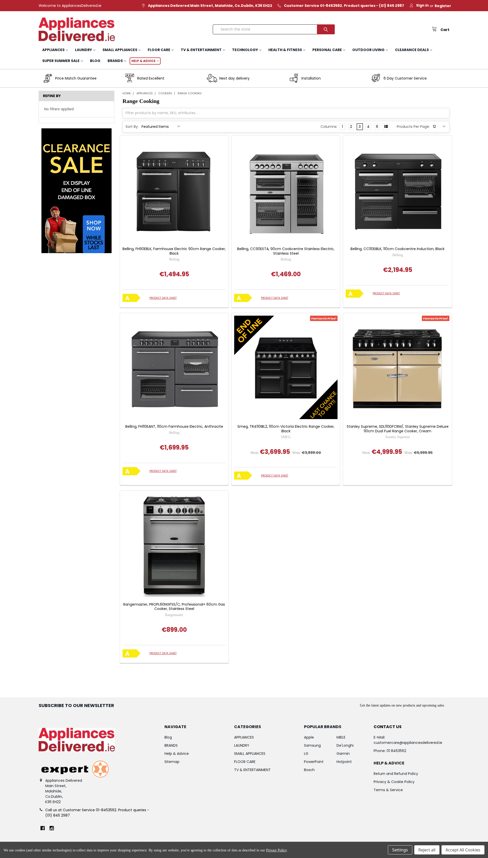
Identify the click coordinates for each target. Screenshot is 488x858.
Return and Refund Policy (396, 773)
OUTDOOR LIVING (368, 49)
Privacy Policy (276, 850)
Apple (309, 737)
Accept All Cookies (463, 850)
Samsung (312, 745)
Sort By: (132, 126)
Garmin (343, 753)
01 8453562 (396, 750)
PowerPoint (314, 761)
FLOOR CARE (159, 49)
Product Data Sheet (163, 298)
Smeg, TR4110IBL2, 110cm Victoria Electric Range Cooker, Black (285, 428)
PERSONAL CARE (327, 49)
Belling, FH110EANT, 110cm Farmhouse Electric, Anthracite (174, 426)
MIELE (341, 737)
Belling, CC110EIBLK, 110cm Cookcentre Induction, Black (397, 249)
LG (306, 753)
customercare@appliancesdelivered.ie (408, 742)
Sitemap (171, 761)
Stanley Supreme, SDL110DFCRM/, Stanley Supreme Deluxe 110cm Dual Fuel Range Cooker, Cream (398, 428)
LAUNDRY (83, 49)
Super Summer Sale (61, 60)
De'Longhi (345, 745)
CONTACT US (388, 727)
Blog (95, 60)
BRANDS (115, 60)
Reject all (426, 850)
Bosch (309, 769)
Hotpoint (344, 761)
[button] (76, 190)
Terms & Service (388, 789)
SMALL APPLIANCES (119, 49)
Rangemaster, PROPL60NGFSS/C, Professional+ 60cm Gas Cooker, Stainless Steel (174, 606)
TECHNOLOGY (245, 49)
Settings (400, 850)
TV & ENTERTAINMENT (201, 49)
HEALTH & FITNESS (285, 49)
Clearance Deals (412, 49)
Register (443, 5)
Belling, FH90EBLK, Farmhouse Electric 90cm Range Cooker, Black (174, 251)
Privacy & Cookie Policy (394, 781)
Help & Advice (143, 61)
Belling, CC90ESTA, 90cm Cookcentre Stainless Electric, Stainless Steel (285, 251)
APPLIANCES (53, 49)
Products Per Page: (413, 126)
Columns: (329, 126)
